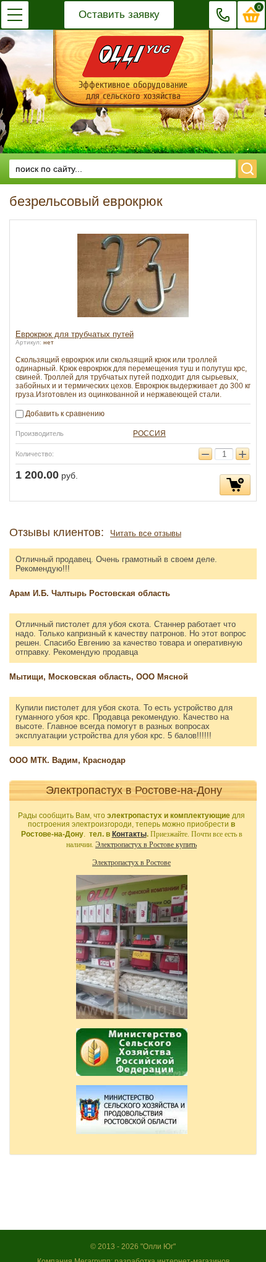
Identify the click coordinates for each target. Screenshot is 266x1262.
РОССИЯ (149, 433)
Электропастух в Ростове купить (146, 844)
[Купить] (235, 484)
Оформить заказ (251, 14)
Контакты (129, 834)
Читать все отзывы (145, 533)
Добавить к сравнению (64, 413)
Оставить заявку (119, 14)
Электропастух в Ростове (131, 862)
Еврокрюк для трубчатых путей (74, 334)
